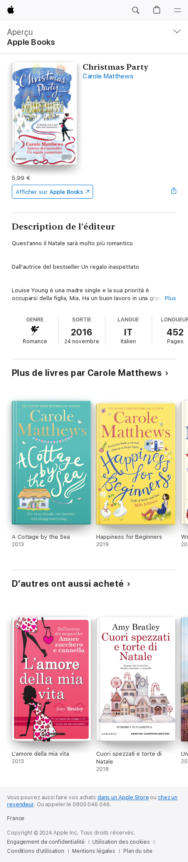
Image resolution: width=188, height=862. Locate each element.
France (15, 818)
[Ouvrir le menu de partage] (174, 192)
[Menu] (177, 10)
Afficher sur (49, 192)
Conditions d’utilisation (35, 851)
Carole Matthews (108, 76)
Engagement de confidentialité (46, 842)
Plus (170, 298)
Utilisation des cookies (121, 842)
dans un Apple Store (123, 797)
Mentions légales (93, 851)
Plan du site (138, 851)
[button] (135, 10)
